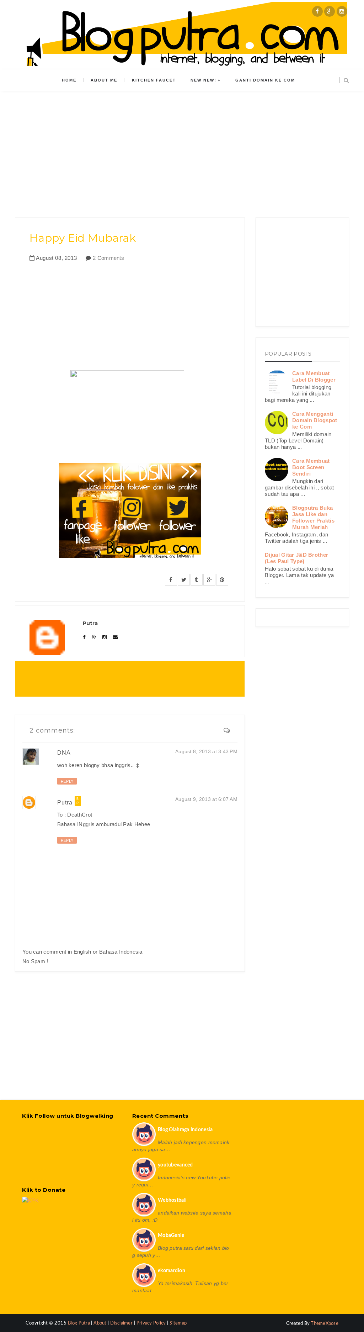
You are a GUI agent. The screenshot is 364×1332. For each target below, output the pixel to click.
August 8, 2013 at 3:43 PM (206, 751)
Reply (67, 781)
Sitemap (178, 1323)
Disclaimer (121, 1323)
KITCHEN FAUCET (154, 80)
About (99, 1323)
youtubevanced (175, 1165)
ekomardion (171, 1270)
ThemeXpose (324, 1323)
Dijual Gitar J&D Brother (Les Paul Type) (296, 558)
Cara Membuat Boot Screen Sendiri (311, 467)
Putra (65, 802)
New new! (203, 80)
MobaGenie (171, 1235)
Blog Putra (79, 1323)
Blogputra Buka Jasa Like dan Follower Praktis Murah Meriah (313, 517)
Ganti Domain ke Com (265, 80)
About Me (104, 80)
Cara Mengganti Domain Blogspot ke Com (314, 420)
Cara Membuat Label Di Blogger (314, 376)
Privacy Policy (151, 1323)
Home (69, 80)
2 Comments (108, 258)
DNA (64, 753)
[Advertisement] (182, 150)
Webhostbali (172, 1200)
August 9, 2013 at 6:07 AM (206, 799)
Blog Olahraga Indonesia (185, 1129)
